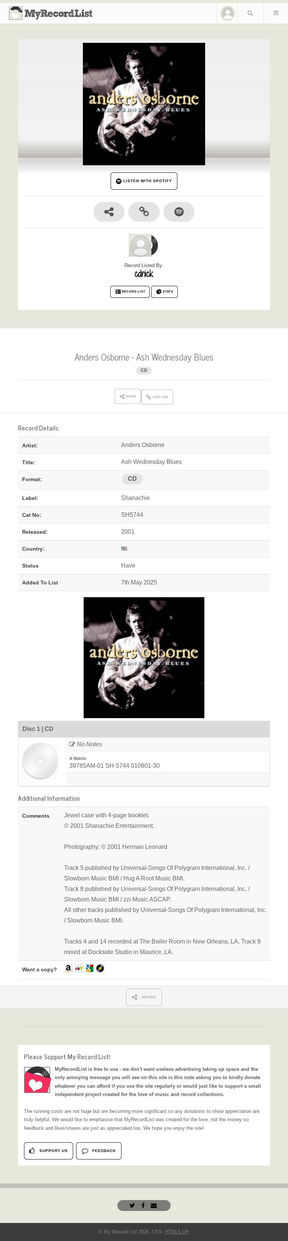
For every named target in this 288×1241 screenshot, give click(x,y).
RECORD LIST (134, 291)
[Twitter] (133, 1205)
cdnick (144, 273)
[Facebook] (144, 1205)
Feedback (103, 1151)
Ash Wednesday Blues (174, 356)
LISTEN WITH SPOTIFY (147, 181)
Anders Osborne (102, 356)
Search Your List (250, 13)
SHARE (148, 997)
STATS (168, 291)
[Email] (155, 1205)
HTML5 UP (176, 1232)
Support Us (53, 1151)
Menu (276, 13)
